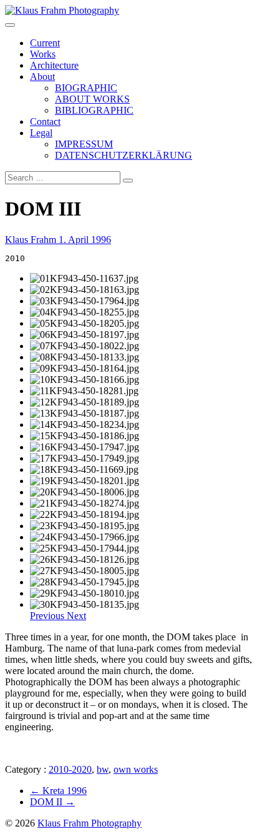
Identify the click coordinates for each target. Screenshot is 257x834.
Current (45, 42)
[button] (48, 615)
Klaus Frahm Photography (89, 823)
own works (136, 769)
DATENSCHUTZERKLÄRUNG (123, 155)
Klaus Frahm (32, 239)
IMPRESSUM (84, 144)
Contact (45, 121)
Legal (41, 132)
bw (103, 769)
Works (43, 54)
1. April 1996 (85, 239)
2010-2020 (70, 769)
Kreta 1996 (58, 790)
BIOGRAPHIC (86, 87)
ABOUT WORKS (92, 99)
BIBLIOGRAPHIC (94, 110)
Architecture (54, 65)
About (42, 76)
